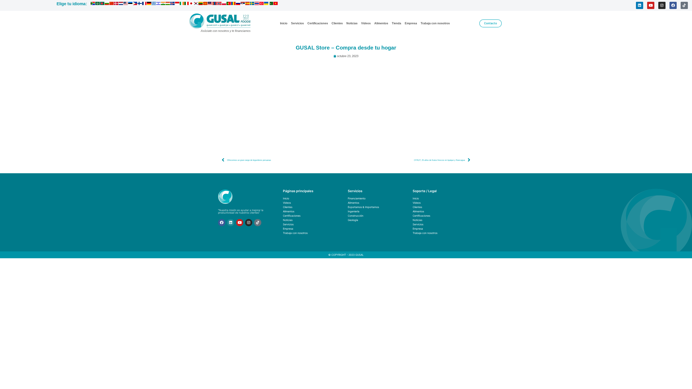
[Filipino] (135, 4)
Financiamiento (356, 198)
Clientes (337, 23)
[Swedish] (252, 4)
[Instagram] (662, 5)
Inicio (283, 23)
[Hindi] (163, 4)
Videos (366, 23)
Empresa (411, 23)
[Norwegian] (219, 4)
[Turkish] (261, 4)
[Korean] (196, 4)
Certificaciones (317, 23)
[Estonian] (130, 4)
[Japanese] (191, 4)
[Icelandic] (172, 4)
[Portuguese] (229, 4)
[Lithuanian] (200, 4)
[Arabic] (97, 4)
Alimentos (381, 23)
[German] (149, 4)
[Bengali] (102, 4)
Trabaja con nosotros (435, 23)
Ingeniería (353, 211)
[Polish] (224, 4)
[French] (144, 4)
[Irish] (182, 4)
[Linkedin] (639, 5)
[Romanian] (233, 4)
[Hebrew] (158, 4)
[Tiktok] (684, 5)
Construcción (355, 215)
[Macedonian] (205, 4)
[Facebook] (673, 5)
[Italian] (186, 4)
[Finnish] (139, 4)
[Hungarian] (168, 4)
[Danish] (116, 4)
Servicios (297, 23)
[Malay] (210, 4)
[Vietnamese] (275, 4)
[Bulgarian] (107, 4)
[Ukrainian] (266, 4)
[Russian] (238, 4)
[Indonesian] (177, 4)
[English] (125, 4)
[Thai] (257, 4)
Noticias (352, 23)
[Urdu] (271, 4)
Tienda (396, 23)
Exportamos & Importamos (363, 207)
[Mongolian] (214, 4)
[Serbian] (243, 4)
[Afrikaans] (93, 4)
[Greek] (154, 4)
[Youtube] (650, 5)
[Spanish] (247, 4)
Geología (353, 220)
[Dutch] (121, 4)
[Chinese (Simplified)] (111, 4)
